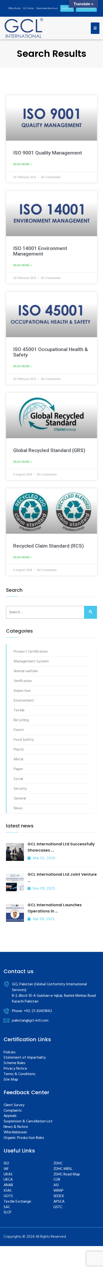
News (18, 808)
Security (20, 789)
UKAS (8, 1174)
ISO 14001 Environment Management (40, 251)
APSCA (58, 1202)
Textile (19, 710)
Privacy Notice (15, 1069)
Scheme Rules (14, 1063)
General (20, 798)
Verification (23, 681)
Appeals (10, 1116)
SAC (7, 1207)
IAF (6, 1169)
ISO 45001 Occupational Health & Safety (50, 352)
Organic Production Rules (24, 1138)
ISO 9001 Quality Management (47, 153)
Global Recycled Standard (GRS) (49, 450)
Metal (18, 759)
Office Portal (14, 8)
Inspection (22, 691)
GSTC (57, 1207)
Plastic (19, 749)
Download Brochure (46, 8)
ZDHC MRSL (62, 1169)
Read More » (22, 164)
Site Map (11, 1079)
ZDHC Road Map (66, 1174)
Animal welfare (26, 671)
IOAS (7, 1191)
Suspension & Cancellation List (28, 1121)
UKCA (8, 1180)
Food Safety (24, 740)
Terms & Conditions (19, 1074)
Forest (19, 730)
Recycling (21, 720)
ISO (6, 1163)
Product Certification (31, 652)
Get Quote (67, 8)
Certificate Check (86, 8)
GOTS (8, 1196)
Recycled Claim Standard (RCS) (48, 546)
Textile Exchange (17, 1202)
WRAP (58, 1191)
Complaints (13, 1111)
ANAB (8, 1185)
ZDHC (58, 1163)
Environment (24, 701)
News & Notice (16, 1127)
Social (18, 779)
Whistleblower (15, 1132)
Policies (10, 1052)
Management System (31, 661)
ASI (56, 1185)
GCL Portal (28, 8)
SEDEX (58, 1196)
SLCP (7, 1212)
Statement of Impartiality (25, 1058)
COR (56, 1180)
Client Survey (14, 1105)
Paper (18, 769)
